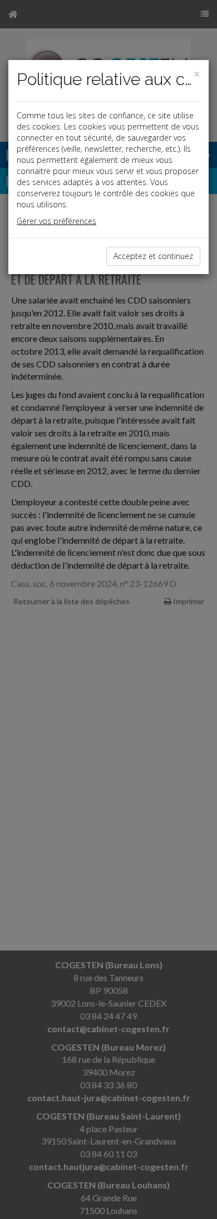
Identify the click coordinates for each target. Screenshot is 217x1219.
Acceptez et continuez (153, 256)
